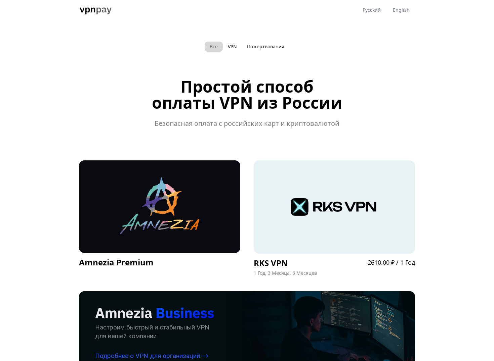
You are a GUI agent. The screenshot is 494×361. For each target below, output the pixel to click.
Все (214, 46)
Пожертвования (265, 46)
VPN (232, 46)
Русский (372, 10)
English (401, 10)
